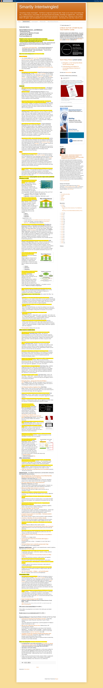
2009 (62, 237)
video (37, 173)
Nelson (73, 186)
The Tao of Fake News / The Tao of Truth (30, 508)
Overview (67, 39)
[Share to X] (27, 662)
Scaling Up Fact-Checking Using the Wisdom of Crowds (34, 618)
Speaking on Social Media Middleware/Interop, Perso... (72, 210)
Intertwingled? (35, 21)
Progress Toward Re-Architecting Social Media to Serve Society (35, 393)
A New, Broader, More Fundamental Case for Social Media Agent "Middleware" (29, 254)
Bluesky (62, 199)
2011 (62, 234)
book (75, 39)
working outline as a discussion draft (45, 67)
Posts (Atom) (26, 669)
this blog (39, 478)
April (63, 206)
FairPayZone (29, 548)
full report (37, 143)
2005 (62, 242)
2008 (62, 239)
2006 (62, 241)
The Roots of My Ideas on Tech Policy (39, 641)
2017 (62, 226)
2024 (62, 214)
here (34, 456)
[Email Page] (22, 662)
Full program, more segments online (29, 414)
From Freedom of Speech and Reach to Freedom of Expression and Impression (29, 272)
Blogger (56, 678)
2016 (62, 227)
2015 (62, 229)
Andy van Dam (70, 189)
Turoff (78, 186)
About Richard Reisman (53, 21)
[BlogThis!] (26, 662)
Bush (79, 185)
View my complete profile (64, 180)
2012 (62, 232)
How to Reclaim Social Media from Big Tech (31, 123)
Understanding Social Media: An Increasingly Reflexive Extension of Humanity (71, 68)
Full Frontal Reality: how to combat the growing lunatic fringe (35, 544)
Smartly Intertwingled (38, 6)
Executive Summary (46, 142)
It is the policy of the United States (29, 47)
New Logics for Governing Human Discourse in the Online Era (35, 240)
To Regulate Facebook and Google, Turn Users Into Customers (35, 550)
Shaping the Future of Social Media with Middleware (33, 224)
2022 (62, 218)
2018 (62, 224)
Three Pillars (36, 58)
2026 (62, 205)
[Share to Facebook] (28, 662)
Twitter (62, 197)
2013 (62, 231)
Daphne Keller (40, 76)
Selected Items (26, 21)
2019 (62, 223)
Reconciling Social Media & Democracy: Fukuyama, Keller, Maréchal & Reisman (28, 405)
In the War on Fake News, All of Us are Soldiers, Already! (34, 518)
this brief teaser (26, 176)
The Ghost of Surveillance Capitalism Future (31, 387)
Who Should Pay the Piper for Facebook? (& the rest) (33, 558)
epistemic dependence (35, 631)
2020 (62, 221)
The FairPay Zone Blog (65, 194)
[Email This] (24, 662)
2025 (62, 213)
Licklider (66, 186)
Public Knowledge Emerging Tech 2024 (30, 599)
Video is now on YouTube (40, 73)
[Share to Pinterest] (30, 662)
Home (19, 21)
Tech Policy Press (38, 53)
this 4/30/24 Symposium (31, 229)
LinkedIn (62, 195)
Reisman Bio (43, 21)
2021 (62, 219)
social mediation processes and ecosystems (41, 219)
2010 (62, 236)
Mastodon (63, 198)
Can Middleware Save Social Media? (29, 72)
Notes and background (26, 604)
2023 (62, 216)
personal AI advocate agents (27, 59)
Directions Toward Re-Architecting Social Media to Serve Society (36, 398)
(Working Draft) (34, 492)
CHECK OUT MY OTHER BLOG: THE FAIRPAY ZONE (71, 29)
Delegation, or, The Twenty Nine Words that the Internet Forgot (35, 297)
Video (23, 603)
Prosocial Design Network (27, 168)
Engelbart (70, 186)
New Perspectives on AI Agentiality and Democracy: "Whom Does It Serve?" (29, 181)
